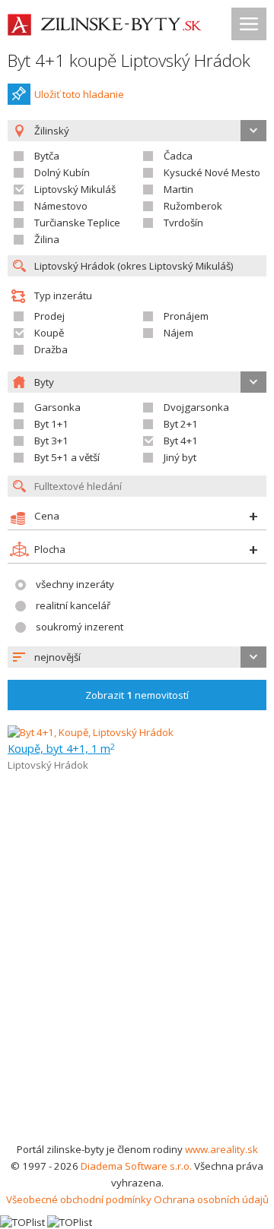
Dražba (51, 349)
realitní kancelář (73, 605)
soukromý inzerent (79, 626)
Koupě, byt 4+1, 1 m (61, 748)
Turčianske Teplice (77, 222)
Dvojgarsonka (196, 407)
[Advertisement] (137, 996)
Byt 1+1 (51, 424)
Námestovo (61, 206)
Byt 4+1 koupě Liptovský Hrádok (129, 60)
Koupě (49, 333)
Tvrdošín (183, 222)
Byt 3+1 (51, 440)
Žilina (46, 239)
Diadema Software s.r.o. (136, 1166)
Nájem (178, 333)
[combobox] (137, 657)
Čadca (178, 156)
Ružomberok (193, 206)
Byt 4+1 (181, 440)
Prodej (49, 316)
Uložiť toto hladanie (79, 94)
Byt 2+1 (181, 424)
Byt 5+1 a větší (67, 457)
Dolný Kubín (62, 172)
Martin (178, 189)
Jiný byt (180, 457)
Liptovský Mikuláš (75, 189)
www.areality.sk (221, 1149)
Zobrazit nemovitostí (137, 695)
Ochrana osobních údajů (211, 1199)
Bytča (46, 156)
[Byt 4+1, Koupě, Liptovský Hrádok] (91, 732)
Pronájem (186, 316)
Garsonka (57, 407)
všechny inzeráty (75, 584)
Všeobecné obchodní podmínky (78, 1199)
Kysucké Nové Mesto (212, 172)
